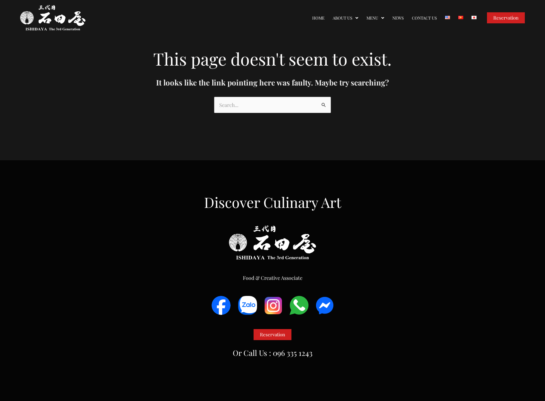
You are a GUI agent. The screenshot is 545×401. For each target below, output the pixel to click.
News (398, 18)
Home (318, 18)
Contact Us (424, 18)
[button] (345, 18)
